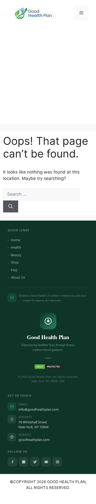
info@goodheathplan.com (38, 409)
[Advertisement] (48, 76)
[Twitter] (34, 461)
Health (16, 247)
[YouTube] (46, 461)
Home (15, 240)
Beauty (16, 255)
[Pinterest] (57, 461)
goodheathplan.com (34, 439)
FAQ (14, 270)
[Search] (10, 206)
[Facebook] (12, 461)
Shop (15, 262)
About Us (18, 277)
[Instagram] (23, 461)
